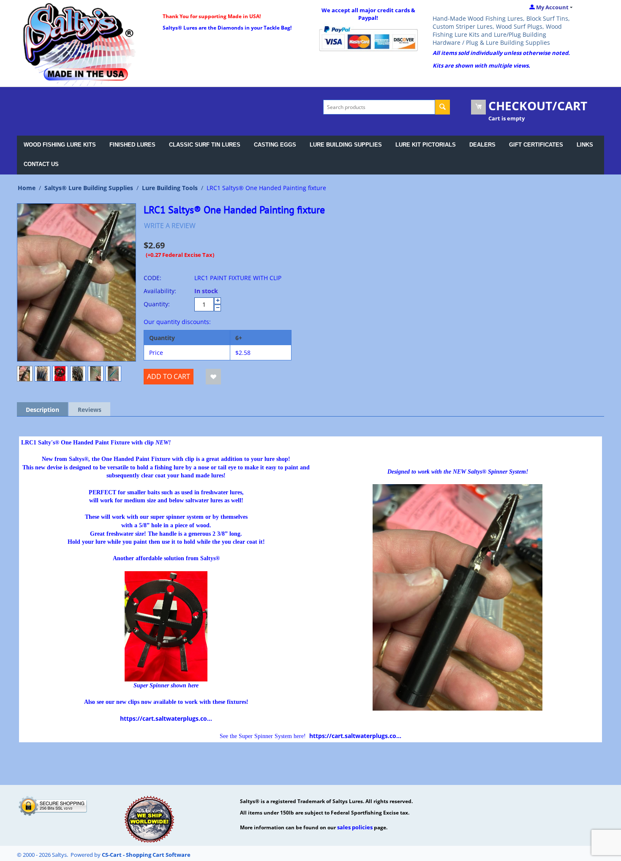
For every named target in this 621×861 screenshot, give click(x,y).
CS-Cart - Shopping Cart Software (146, 854)
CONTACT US (41, 164)
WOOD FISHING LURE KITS (60, 145)
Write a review (170, 225)
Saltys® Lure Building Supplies (88, 188)
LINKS (585, 145)
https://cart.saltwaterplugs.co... (166, 718)
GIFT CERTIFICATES (536, 145)
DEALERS (482, 145)
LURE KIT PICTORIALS (425, 145)
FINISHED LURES (132, 145)
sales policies (355, 827)
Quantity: (157, 304)
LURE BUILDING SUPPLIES (346, 145)
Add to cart (168, 376)
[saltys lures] (79, 43)
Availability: (160, 291)
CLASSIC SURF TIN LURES (204, 145)
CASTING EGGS (275, 145)
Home (26, 188)
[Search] (442, 107)
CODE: (152, 278)
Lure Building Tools (170, 188)
